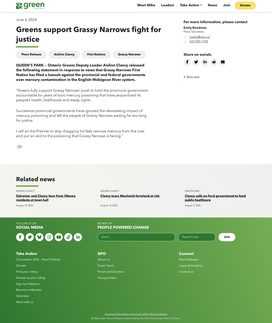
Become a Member (29, 290)
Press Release (31, 54)
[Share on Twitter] (196, 62)
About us (104, 259)
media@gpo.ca (199, 37)
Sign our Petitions (27, 284)
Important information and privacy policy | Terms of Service (136, 314)
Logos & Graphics (191, 265)
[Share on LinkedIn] (205, 62)
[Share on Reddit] (214, 62)
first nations (96, 54)
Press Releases (188, 259)
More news (193, 77)
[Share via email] (222, 62)
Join (226, 5)
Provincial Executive (111, 271)
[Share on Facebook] (187, 62)
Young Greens (107, 278)
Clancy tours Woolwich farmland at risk (129, 196)
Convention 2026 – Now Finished (38, 259)
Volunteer (22, 296)
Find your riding (27, 271)
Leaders (167, 5)
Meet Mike (146, 5)
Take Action (189, 5)
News (212, 5)
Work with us (24, 302)
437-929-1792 (198, 41)
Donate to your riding (30, 278)
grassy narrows (129, 54)
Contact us (186, 271)
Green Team (106, 265)
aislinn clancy (64, 54)
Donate (245, 5)
